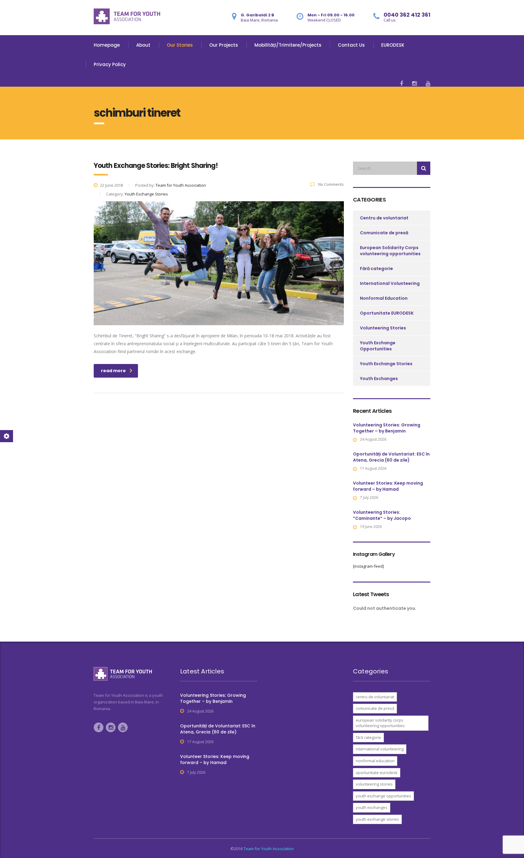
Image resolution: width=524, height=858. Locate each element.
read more (113, 371)
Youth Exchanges (379, 379)
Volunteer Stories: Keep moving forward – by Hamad (388, 486)
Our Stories (180, 45)
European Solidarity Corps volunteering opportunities (390, 251)
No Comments (330, 184)
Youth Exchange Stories (386, 364)
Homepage (107, 45)
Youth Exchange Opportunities (377, 346)
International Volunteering (390, 283)
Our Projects (223, 45)
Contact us (351, 45)
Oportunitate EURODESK (387, 313)
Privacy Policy (110, 64)
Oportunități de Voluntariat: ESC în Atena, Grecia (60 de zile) (391, 457)
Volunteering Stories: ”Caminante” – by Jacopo (382, 515)
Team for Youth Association (269, 848)
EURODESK (392, 45)
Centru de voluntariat (384, 218)
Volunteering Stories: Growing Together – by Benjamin (386, 428)
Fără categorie (376, 268)
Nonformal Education (384, 298)
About (143, 45)
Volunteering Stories (383, 328)
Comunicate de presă (384, 233)
